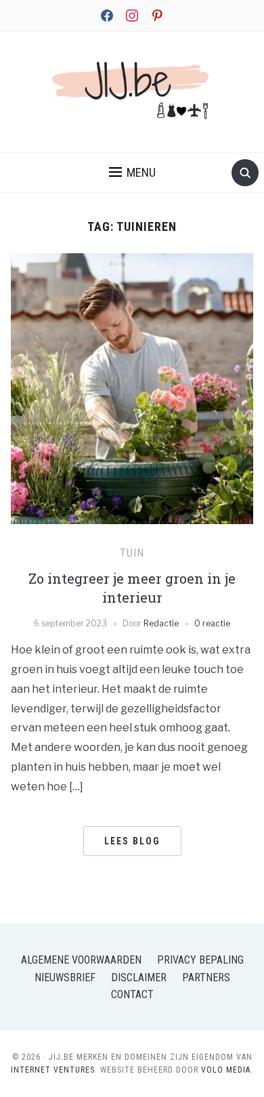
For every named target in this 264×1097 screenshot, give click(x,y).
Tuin (132, 552)
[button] (132, 173)
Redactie (161, 623)
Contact (132, 994)
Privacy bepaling (200, 959)
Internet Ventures (53, 1070)
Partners (206, 977)
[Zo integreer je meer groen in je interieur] (132, 416)
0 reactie (212, 623)
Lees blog (132, 841)
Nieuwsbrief (65, 977)
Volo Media (225, 1070)
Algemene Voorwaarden (81, 959)
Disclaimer (139, 977)
